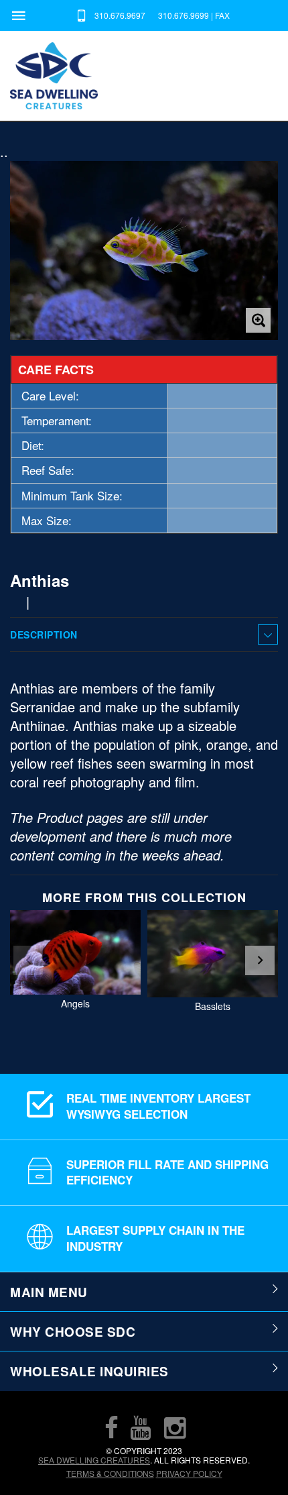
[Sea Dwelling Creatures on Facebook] (111, 1427)
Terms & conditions (110, 1473)
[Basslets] (212, 953)
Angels (75, 1003)
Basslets (212, 1006)
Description (44, 634)
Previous (28, 960)
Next (260, 960)
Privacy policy (189, 1473)
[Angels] (75, 952)
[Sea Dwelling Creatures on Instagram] (174, 1427)
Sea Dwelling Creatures (94, 1459)
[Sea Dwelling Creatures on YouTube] (140, 1427)
